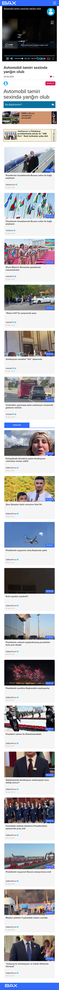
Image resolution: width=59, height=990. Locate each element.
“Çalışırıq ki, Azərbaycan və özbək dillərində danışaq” (27, 965)
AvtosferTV (10, 276)
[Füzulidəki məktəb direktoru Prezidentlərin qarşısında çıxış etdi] (29, 810)
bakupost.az (11, 185)
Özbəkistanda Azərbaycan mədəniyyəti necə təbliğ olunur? (27, 781)
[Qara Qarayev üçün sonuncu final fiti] (29, 489)
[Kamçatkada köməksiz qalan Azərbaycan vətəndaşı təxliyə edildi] (29, 443)
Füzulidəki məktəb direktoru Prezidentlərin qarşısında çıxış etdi (26, 827)
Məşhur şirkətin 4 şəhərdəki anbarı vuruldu (27, 918)
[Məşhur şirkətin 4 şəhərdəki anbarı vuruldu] (29, 902)
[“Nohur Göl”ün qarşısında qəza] (29, 297)
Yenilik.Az (10, 231)
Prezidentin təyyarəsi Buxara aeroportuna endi (28, 872)
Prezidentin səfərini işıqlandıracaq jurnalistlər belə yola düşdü (28, 643)
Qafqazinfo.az (11, 468)
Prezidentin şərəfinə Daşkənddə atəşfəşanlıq (27, 688)
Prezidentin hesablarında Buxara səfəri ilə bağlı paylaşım (29, 176)
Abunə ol (50, 83)
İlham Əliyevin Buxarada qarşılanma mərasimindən (23, 268)
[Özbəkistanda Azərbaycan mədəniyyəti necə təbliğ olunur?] (29, 764)
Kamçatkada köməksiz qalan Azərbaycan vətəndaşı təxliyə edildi (25, 459)
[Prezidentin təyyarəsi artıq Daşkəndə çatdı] (29, 535)
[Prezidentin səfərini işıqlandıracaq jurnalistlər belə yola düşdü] (29, 626)
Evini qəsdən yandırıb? (17, 596)
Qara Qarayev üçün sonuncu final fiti (24, 504)
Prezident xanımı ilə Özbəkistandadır (23, 734)
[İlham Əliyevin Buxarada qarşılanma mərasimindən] (29, 251)
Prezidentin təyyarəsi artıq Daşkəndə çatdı (26, 550)
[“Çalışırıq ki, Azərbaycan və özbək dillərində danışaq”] (29, 948)
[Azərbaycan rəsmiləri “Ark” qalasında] (29, 343)
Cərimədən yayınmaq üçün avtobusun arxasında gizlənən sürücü (29, 406)
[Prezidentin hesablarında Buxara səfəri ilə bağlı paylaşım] (29, 160)
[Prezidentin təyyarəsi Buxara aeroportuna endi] (29, 856)
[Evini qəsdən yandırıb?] (29, 581)
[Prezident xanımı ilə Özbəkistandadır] (29, 718)
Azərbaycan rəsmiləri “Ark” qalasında (24, 359)
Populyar (17, 425)
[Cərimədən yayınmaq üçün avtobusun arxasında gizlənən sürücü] (29, 389)
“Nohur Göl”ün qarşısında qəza (21, 313)
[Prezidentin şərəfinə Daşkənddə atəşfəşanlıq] (29, 672)
